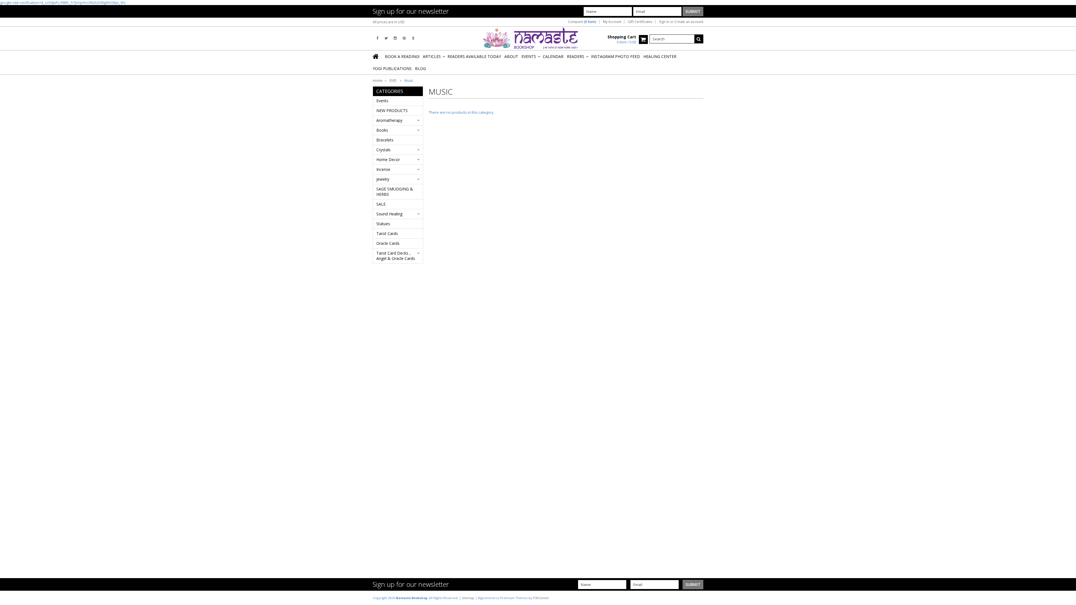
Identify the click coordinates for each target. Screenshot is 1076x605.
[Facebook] (377, 38)
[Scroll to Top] (1067, 598)
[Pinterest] (404, 38)
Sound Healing (389, 214)
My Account (612, 22)
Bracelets (384, 140)
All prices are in (389, 22)
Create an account (688, 22)
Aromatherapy (389, 120)
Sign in (664, 22)
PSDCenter (541, 598)
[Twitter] (386, 38)
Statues (383, 223)
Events (382, 100)
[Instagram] (395, 38)
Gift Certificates (640, 22)
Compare (582, 22)
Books (382, 130)
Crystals (383, 149)
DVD (393, 80)
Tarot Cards (387, 233)
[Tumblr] (413, 38)
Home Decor (388, 159)
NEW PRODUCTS (392, 110)
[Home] (376, 56)
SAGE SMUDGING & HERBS (394, 191)
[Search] (698, 38)
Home (377, 80)
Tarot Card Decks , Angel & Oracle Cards (395, 255)
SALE (381, 204)
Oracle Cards (388, 243)
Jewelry (382, 179)
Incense (383, 169)
